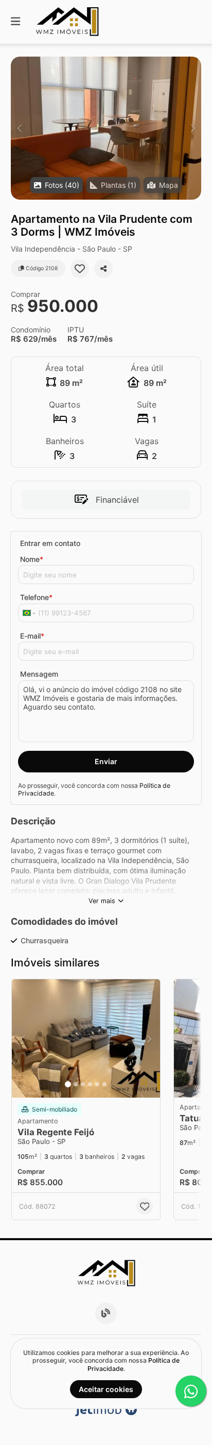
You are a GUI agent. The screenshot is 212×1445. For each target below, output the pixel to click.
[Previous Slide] (19, 128)
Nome (31, 559)
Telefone (36, 597)
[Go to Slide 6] (104, 1084)
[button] (106, 128)
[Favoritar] (79, 268)
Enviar (106, 761)
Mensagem (39, 673)
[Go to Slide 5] (97, 1084)
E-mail (32, 635)
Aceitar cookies (106, 1389)
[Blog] (106, 1313)
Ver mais (102, 901)
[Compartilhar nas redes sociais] (103, 268)
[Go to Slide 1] (68, 1084)
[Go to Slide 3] (83, 1084)
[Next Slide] (192, 128)
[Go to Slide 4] (90, 1084)
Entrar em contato (50, 543)
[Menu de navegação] (15, 22)
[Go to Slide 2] (76, 1084)
